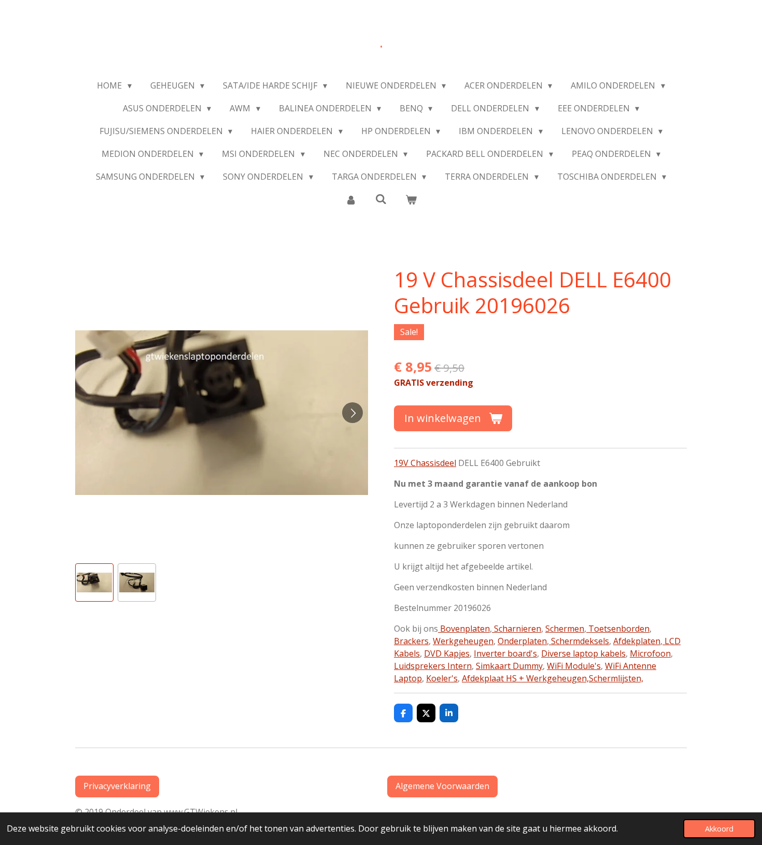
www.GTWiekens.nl (203, 812)
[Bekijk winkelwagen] (411, 199)
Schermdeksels (579, 641)
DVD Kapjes (447, 653)
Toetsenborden (618, 628)
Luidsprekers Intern (433, 666)
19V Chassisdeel (425, 463)
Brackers (411, 641)
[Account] (350, 199)
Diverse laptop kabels (583, 653)
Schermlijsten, (616, 678)
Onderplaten (522, 641)
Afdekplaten (636, 641)
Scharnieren (516, 628)
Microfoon (650, 653)
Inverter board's (505, 653)
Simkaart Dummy (509, 666)
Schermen (564, 628)
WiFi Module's (574, 666)
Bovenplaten (464, 628)
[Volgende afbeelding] (352, 412)
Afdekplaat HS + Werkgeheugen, (525, 678)
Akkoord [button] (719, 829)
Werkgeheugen (463, 641)
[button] (94, 582)
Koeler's (442, 678)
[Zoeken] (381, 199)
